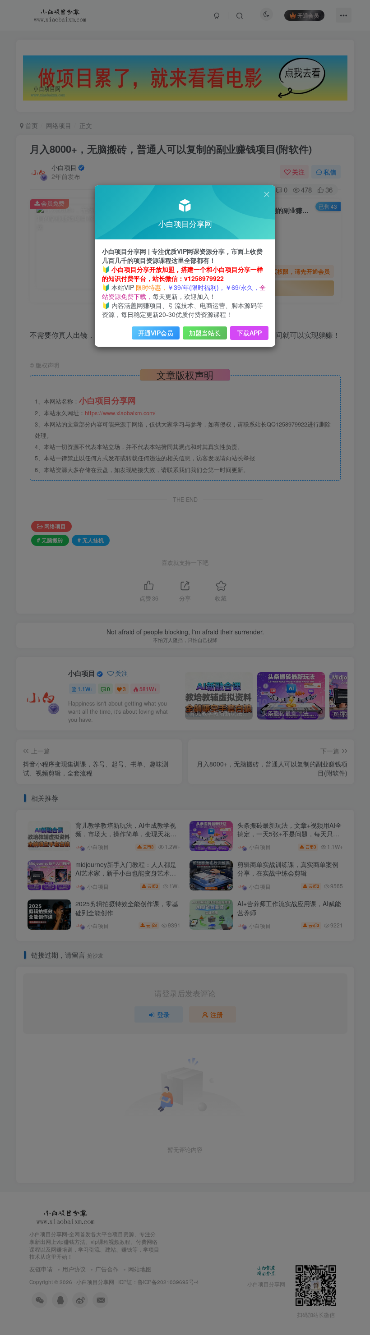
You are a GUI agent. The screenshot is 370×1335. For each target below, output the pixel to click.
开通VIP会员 (155, 332)
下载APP (249, 332)
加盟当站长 (205, 332)
